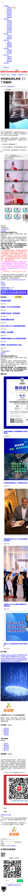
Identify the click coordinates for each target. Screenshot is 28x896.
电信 (8, 661)
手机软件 (9, 56)
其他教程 (9, 17)
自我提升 (9, 15)
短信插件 (3, 655)
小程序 (9, 42)
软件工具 (6, 55)
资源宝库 (6, 19)
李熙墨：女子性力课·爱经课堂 (10, 307)
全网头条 (6, 48)
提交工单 (6, 750)
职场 (19, 661)
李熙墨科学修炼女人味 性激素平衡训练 (13, 338)
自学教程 (6, 6)
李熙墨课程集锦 (5, 287)
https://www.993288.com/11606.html (16, 279)
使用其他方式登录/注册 (14, 885)
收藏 (2, 354)
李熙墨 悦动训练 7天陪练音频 (10, 313)
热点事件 (9, 53)
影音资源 (9, 27)
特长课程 (9, 22)
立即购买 (3, 230)
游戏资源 (9, 28)
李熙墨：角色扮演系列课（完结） (12, 345)
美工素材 (9, 30)
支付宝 (16, 655)
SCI (10, 656)
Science (17, 658)
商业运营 (9, 12)
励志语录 (9, 51)
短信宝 (13, 655)
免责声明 (6, 731)
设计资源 (9, 32)
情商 (17, 661)
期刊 (23, 659)
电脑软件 (9, 58)
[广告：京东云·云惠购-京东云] (14, 73)
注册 (8, 845)
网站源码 (9, 45)
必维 (3, 661)
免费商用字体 (22, 655)
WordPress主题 (21, 656)
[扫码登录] (3, 854)
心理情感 (9, 7)
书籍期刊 (9, 20)
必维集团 (3, 659)
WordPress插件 (4, 658)
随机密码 (9, 61)
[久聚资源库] (14, 8)
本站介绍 (6, 728)
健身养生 (9, 9)
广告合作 (6, 734)
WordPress (8, 655)
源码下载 (6, 40)
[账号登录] (4, 888)
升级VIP (7, 229)
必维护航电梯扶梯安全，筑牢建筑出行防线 (15, 483)
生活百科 (9, 37)
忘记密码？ (13, 845)
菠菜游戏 (9, 46)
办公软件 (9, 35)
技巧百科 (6, 33)
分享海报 (3, 284)
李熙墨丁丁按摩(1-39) (6, 289)
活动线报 (9, 50)
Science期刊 (11, 658)
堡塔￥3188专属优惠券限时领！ (14, 293)
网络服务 (9, 38)
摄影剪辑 (9, 11)
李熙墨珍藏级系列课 (7, 319)
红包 (26, 658)
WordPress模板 (16, 659)
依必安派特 (9, 659)
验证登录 (20, 880)
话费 (21, 659)
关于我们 (6, 63)
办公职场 (9, 24)
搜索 (17, 70)
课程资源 (6, 745)
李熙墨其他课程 (6, 300)
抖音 (20, 658)
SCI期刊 (6, 656)
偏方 (5, 661)
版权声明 (6, 730)
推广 (13, 86)
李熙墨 (2, 282)
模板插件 (9, 43)
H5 (10, 661)
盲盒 (15, 656)
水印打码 (9, 59)
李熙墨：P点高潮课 (7, 332)
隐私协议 (6, 733)
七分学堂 (13, 661)
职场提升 (9, 14)
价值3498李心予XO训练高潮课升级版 (13, 326)
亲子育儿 (9, 25)
